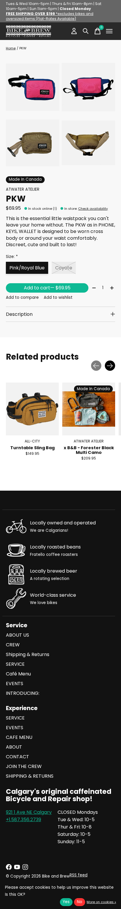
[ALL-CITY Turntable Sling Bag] (32, 409)
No (79, 902)
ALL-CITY (32, 441)
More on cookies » (101, 902)
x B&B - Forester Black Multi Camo (89, 450)
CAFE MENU (19, 737)
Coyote (63, 267)
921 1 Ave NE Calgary (29, 812)
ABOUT (14, 747)
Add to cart (47, 287)
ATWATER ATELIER (22, 189)
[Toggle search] (86, 31)
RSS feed (79, 875)
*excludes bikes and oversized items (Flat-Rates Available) (49, 16)
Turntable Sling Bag (32, 448)
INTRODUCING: (22, 693)
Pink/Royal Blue (27, 267)
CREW (13, 644)
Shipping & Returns (27, 654)
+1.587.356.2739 (23, 819)
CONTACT (17, 756)
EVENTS (14, 683)
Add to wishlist (58, 297)
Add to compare (22, 297)
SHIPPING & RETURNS (29, 776)
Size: (12, 256)
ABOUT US (17, 635)
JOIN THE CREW (24, 766)
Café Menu (18, 673)
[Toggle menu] (109, 31)
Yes (66, 902)
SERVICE (15, 664)
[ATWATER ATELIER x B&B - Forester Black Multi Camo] (88, 409)
